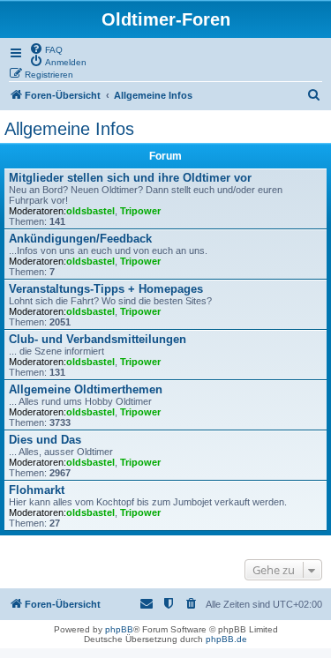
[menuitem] (46, 48)
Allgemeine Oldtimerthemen (85, 389)
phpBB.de (226, 639)
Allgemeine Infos (69, 128)
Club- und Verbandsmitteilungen (97, 339)
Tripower (140, 211)
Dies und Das (45, 439)
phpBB (119, 629)
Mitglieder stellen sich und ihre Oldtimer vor (130, 177)
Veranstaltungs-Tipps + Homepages (106, 288)
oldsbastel (90, 211)
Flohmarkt (36, 490)
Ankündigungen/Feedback (80, 238)
